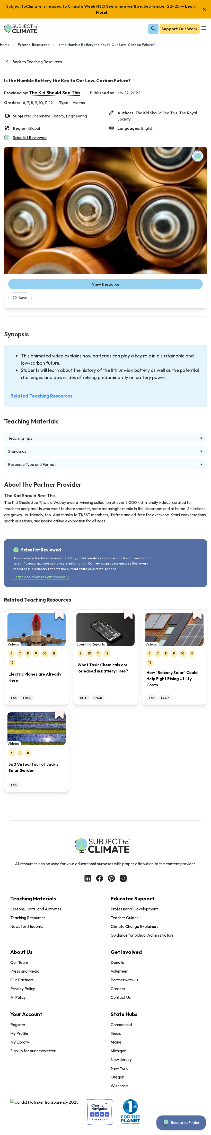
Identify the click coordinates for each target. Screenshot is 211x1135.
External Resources (33, 44)
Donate (117, 962)
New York (119, 1068)
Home (5, 44)
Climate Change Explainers (135, 926)
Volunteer (119, 971)
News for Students (26, 926)
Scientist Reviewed (30, 137)
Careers (118, 988)
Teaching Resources (28, 917)
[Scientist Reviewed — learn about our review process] (197, 156)
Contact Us (121, 997)
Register (17, 1024)
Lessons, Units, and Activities (35, 908)
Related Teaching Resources (41, 396)
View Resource (105, 284)
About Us (21, 952)
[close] (204, 9)
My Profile (19, 1033)
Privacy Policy (22, 988)
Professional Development (134, 908)
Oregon (117, 1076)
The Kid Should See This (54, 93)
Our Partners (22, 979)
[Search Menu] (153, 29)
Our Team (19, 962)
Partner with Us (124, 979)
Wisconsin (119, 1085)
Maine (116, 1042)
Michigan (118, 1050)
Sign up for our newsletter (33, 1050)
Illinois (116, 1033)
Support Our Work (180, 28)
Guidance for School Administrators (142, 935)
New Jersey (121, 1059)
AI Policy (18, 997)
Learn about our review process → (41, 577)
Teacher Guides (124, 917)
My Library (19, 1042)
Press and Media (24, 971)
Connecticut (121, 1024)
